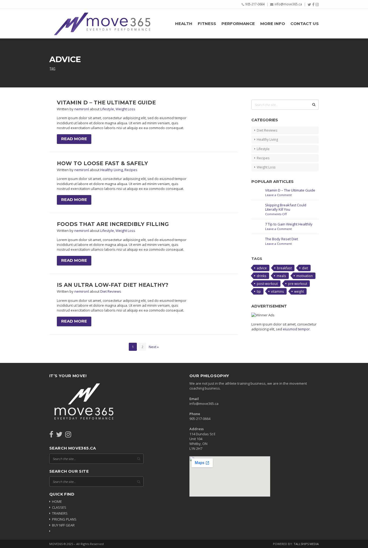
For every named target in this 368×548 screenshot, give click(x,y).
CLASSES (59, 507)
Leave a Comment (278, 195)
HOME (57, 501)
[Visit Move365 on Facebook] (51, 435)
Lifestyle (107, 109)
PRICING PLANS (64, 519)
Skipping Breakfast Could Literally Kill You (285, 207)
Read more (74, 138)
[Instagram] (317, 4)
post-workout (267, 283)
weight (299, 291)
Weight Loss (125, 109)
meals (281, 276)
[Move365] (101, 23)
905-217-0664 (255, 4)
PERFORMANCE (238, 23)
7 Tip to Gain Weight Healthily (289, 224)
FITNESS (207, 23)
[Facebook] (313, 4)
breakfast (284, 268)
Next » (154, 346)
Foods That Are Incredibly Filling (113, 224)
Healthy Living (111, 169)
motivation (304, 276)
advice (262, 268)
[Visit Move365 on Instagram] (68, 435)
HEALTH (183, 23)
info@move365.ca (288, 4)
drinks (261, 276)
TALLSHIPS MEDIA (306, 544)
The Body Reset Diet (281, 238)
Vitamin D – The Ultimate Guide (106, 102)
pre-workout (297, 283)
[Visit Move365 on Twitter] (59, 435)
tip (259, 291)
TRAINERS (60, 513)
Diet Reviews (110, 291)
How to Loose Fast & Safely (102, 163)
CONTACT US (304, 23)
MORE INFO (272, 23)
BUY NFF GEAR (63, 525)
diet (305, 268)
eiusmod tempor (296, 329)
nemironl (82, 109)
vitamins (277, 291)
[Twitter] (309, 4)
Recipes (130, 169)
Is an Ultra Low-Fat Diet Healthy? (112, 285)
